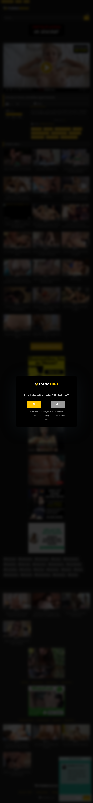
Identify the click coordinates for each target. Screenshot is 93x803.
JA (34, 404)
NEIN (58, 404)
